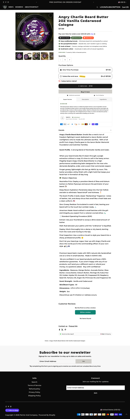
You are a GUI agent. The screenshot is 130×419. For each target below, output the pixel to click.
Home (46, 340)
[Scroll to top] (126, 414)
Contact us (63, 326)
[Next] (94, 2)
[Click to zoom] (51, 15)
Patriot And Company (28, 415)
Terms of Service (34, 385)
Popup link (73, 326)
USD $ (122, 2)
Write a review (85, 312)
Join (83, 361)
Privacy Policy (34, 392)
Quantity (62, 56)
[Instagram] (8, 2)
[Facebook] (6, 2)
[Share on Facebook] (59, 330)
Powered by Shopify (47, 415)
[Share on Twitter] (62, 330)
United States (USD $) (111, 410)
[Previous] (36, 2)
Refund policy (34, 389)
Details (61, 130)
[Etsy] (4, 2)
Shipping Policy (34, 396)
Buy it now (85, 92)
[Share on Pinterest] (65, 330)
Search (34, 382)
